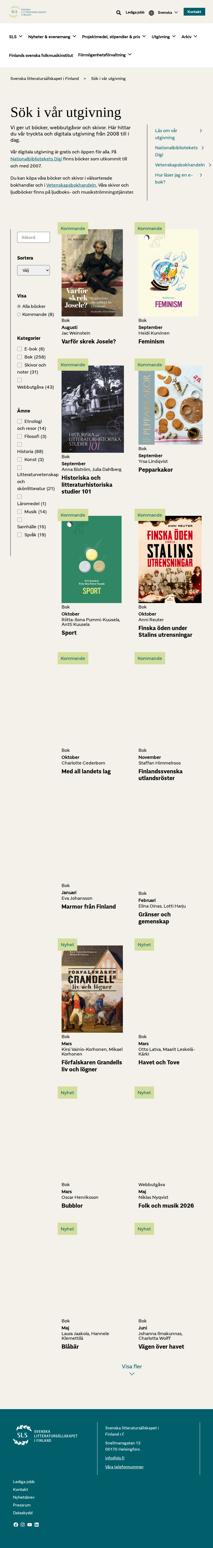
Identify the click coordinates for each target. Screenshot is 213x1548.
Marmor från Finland (89, 906)
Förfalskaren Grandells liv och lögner (92, 1065)
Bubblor (72, 1205)
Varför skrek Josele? (89, 341)
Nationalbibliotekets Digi (36, 158)
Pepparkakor (155, 469)
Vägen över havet (161, 1346)
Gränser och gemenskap (154, 917)
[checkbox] (33, 314)
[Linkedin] (36, 1524)
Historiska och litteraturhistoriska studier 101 (87, 484)
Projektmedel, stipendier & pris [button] (111, 36)
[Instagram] (23, 1524)
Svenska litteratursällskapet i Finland (44, 78)
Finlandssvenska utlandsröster (160, 774)
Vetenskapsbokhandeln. (71, 185)
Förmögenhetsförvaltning (102, 54)
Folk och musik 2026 (166, 1205)
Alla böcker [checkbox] (33, 306)
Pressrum (22, 1505)
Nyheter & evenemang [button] (49, 36)
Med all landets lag (86, 771)
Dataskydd (22, 1512)
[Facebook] (16, 1524)
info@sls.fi (114, 1458)
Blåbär (70, 1346)
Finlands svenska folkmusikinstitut (41, 55)
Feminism (151, 341)
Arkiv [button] (186, 36)
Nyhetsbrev (24, 1497)
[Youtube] (29, 1524)
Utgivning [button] (161, 36)
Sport (69, 632)
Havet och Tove (158, 1062)
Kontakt (20, 1489)
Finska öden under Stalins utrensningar (165, 631)
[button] (119, 12)
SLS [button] (13, 36)
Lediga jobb (135, 12)
